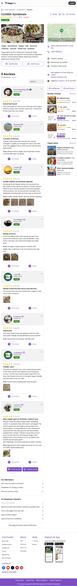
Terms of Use (30, 580)
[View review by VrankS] (7, 169)
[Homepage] (10, 3)
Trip (63, 14)
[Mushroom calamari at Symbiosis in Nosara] (6, 257)
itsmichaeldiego (20, 90)
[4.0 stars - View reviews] (61, 109)
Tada (16, 274)
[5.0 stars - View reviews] (5, 17)
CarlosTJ (14, 77)
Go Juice (63, 107)
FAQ (21, 541)
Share (54, 14)
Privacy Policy (19, 580)
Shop (34, 537)
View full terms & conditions (11, 519)
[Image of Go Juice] (52, 109)
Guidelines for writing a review (12, 487)
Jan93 (53, 75)
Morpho (63, 134)
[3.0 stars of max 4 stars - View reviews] (61, 127)
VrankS (16, 167)
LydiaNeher (18, 353)
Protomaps (58, 39)
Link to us (23, 548)
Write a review (61, 118)
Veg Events (5, 548)
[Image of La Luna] (52, 127)
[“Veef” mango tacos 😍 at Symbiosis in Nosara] (6, 453)
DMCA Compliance (41, 580)
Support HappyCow (56, 580)
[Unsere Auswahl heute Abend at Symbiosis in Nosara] (6, 202)
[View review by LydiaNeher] (7, 355)
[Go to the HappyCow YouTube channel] (8, 567)
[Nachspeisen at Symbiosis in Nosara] (30, 202)
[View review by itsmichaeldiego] (7, 92)
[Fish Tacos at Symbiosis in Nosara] (6, 299)
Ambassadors (7, 544)
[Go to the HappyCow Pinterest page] (17, 567)
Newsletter (5, 555)
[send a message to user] (28, 90)
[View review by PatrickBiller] (7, 222)
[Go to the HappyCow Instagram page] (21, 567)
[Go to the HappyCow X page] (12, 567)
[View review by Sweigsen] (7, 319)
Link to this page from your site (12, 511)
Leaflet (52, 39)
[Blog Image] (51, 150)
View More (72, 94)
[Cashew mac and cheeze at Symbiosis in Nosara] (14, 257)
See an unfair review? (9, 515)
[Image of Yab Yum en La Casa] (52, 118)
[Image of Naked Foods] (51, 100)
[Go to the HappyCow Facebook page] (3, 567)
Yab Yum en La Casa (68, 116)
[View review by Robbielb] (7, 127)
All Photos (36, 41)
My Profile (5, 541)
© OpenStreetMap (67, 39)
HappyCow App (52, 537)
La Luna (63, 125)
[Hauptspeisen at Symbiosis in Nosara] (14, 202)
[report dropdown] (41, 89)
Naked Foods (65, 98)
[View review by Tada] (7, 276)
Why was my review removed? (12, 483)
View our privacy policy (9, 491)
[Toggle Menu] (2, 3)
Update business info (59, 77)
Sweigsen (17, 317)
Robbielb (17, 125)
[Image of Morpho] (51, 136)
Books (34, 544)
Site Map (23, 551)
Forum (4, 551)
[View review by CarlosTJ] (7, 407)
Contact (23, 544)
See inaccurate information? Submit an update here (20, 507)
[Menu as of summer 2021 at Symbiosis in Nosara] (6, 387)
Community (7, 537)
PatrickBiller (18, 220)
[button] (61, 31)
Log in (72, 3)
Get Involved (6, 558)
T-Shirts (35, 541)
